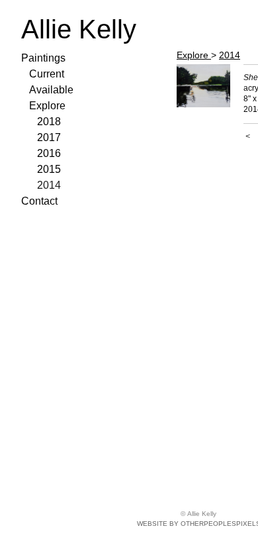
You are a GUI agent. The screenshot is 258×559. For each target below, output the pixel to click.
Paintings (43, 58)
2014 (49, 185)
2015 (49, 169)
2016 (49, 153)
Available (51, 89)
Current (46, 73)
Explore (47, 105)
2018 (49, 121)
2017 (49, 137)
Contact (39, 201)
